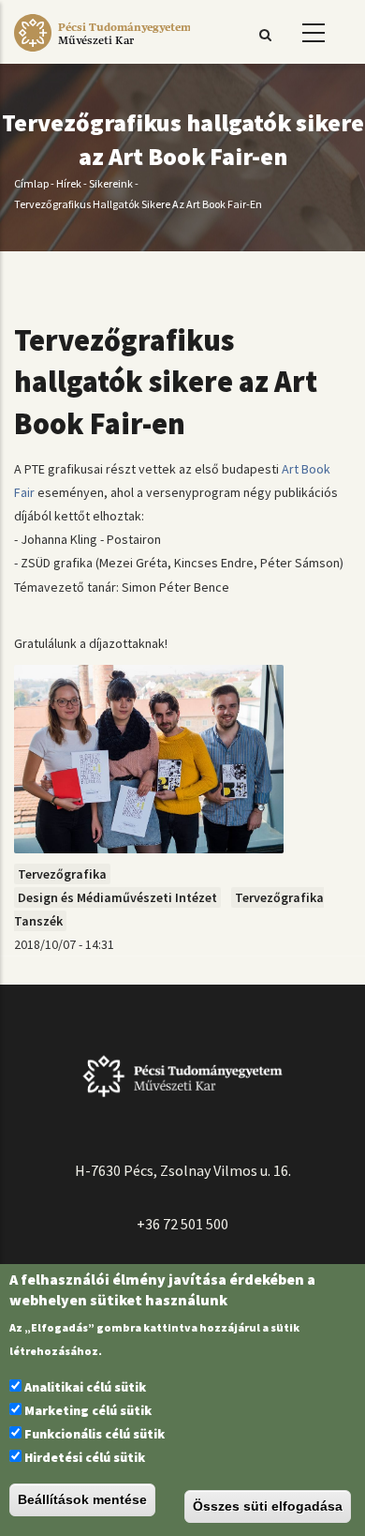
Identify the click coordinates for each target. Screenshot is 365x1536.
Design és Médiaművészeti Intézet (117, 897)
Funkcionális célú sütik (94, 1433)
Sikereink (111, 183)
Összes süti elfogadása (268, 1505)
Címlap (31, 183)
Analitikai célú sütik (85, 1386)
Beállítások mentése (82, 1499)
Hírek (68, 183)
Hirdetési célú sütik (84, 1457)
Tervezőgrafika (62, 874)
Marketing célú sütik (88, 1410)
